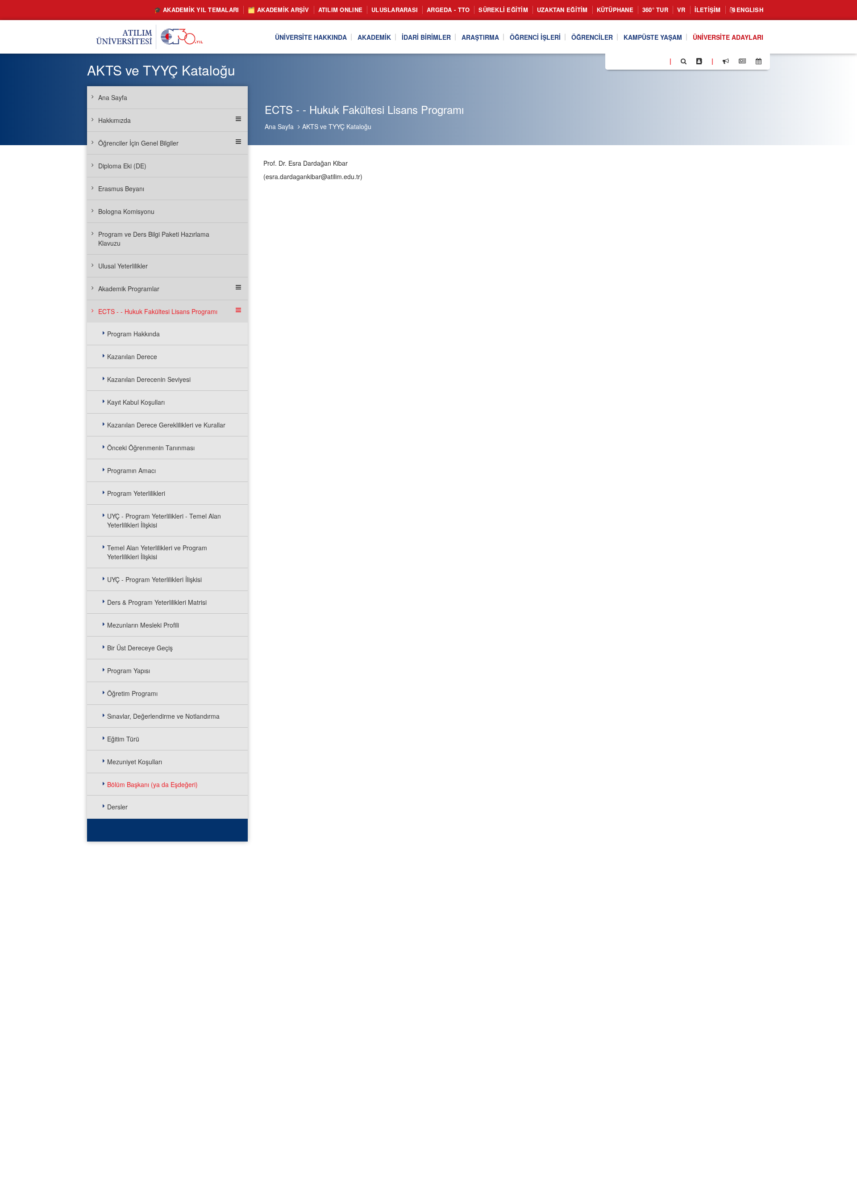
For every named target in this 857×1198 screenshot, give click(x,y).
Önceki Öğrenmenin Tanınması (151, 447)
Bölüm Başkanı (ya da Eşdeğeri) (152, 784)
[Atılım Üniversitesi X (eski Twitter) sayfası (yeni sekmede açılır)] (625, 61)
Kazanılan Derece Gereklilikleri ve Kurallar (166, 424)
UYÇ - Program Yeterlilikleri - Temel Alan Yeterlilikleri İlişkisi (164, 520)
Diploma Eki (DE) (122, 165)
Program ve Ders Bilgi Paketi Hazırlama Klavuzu (153, 238)
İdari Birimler (426, 37)
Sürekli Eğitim (503, 9)
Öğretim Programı (132, 693)
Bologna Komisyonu (126, 211)
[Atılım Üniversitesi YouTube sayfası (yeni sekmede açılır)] (659, 61)
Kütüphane (615, 9)
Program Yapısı (128, 670)
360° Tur (655, 9)
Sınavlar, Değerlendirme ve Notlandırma (163, 716)
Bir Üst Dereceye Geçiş (140, 647)
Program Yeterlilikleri (136, 493)
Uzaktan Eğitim (562, 9)
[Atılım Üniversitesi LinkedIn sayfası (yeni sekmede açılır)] (636, 61)
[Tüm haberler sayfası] (742, 61)
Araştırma (480, 37)
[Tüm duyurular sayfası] (726, 61)
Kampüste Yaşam (653, 37)
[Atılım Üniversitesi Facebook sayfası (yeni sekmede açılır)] (614, 61)
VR (681, 9)
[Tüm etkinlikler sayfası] (758, 61)
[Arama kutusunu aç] (683, 61)
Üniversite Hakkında (311, 37)
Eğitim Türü (123, 738)
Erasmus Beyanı (121, 188)
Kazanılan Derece (132, 356)
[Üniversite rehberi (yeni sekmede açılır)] (699, 61)
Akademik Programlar (128, 288)
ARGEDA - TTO (448, 9)
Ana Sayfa (279, 126)
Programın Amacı (131, 470)
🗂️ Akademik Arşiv (278, 9)
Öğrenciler (592, 37)
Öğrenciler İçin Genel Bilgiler (138, 142)
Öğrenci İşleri (535, 37)
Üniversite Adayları (728, 37)
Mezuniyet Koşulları (134, 761)
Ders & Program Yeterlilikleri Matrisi (157, 602)
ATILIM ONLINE (340, 9)
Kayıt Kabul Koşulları (136, 402)
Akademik (374, 37)
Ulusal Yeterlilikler (123, 265)
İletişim (708, 9)
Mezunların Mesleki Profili (143, 624)
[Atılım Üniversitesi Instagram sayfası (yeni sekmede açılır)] (647, 61)
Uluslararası (394, 9)
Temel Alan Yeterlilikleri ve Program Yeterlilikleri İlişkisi (157, 552)
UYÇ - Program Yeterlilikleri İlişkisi (154, 579)
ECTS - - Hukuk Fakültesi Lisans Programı (157, 311)
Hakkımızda (114, 120)
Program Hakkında (133, 333)
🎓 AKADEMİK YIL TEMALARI (196, 9)
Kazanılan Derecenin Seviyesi (149, 379)
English (749, 9)
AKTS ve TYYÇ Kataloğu (336, 126)
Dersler (117, 806)
